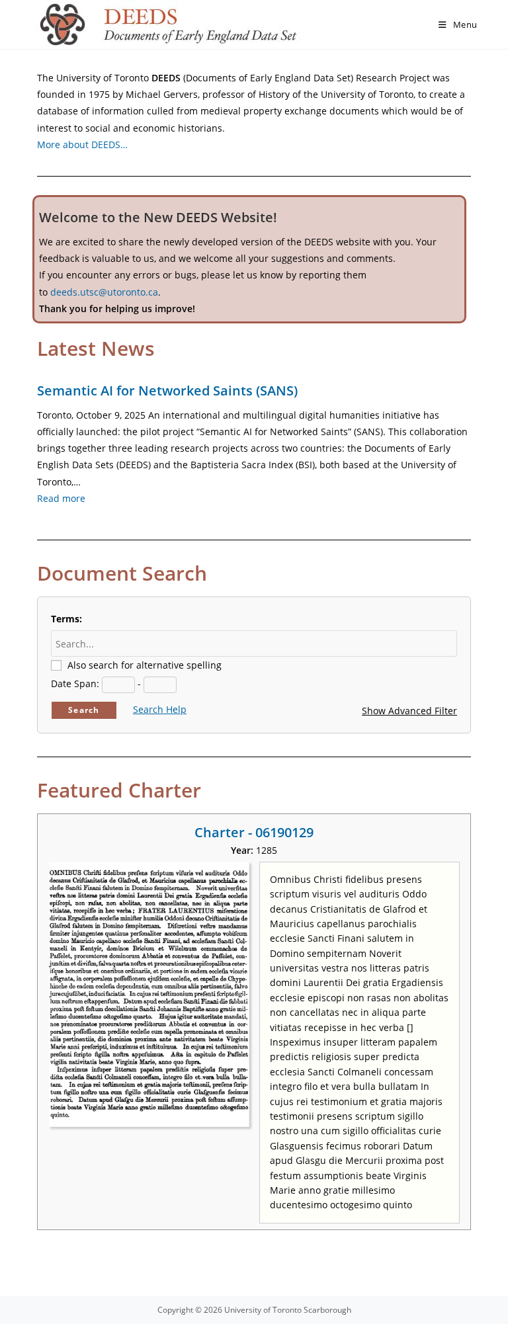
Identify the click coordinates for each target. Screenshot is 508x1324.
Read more (61, 498)
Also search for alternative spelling (144, 665)
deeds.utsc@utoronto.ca (104, 292)
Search (83, 710)
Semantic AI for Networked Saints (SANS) (167, 390)
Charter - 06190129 (254, 832)
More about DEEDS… (82, 144)
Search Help (160, 709)
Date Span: (75, 683)
